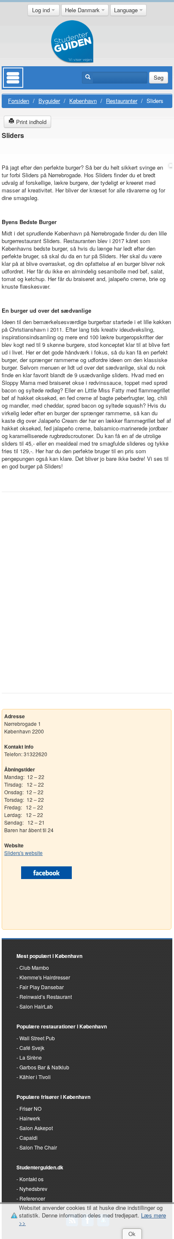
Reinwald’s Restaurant (45, 996)
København (83, 101)
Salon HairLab (36, 1006)
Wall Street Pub (37, 1038)
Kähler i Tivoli (35, 1076)
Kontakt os (31, 1178)
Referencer (32, 1198)
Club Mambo (34, 967)
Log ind (42, 10)
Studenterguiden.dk (39, 1167)
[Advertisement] (87, 587)
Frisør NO (30, 1108)
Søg (158, 77)
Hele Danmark (83, 10)
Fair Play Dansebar (41, 986)
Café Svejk (31, 1047)
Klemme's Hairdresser (44, 977)
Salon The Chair (38, 1147)
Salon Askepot (36, 1127)
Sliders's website (23, 852)
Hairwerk (29, 1118)
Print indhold (30, 122)
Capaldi (28, 1137)
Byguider (49, 101)
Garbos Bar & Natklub (44, 1067)
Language (126, 10)
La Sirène (30, 1057)
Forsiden (18, 101)
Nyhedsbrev (33, 1188)
